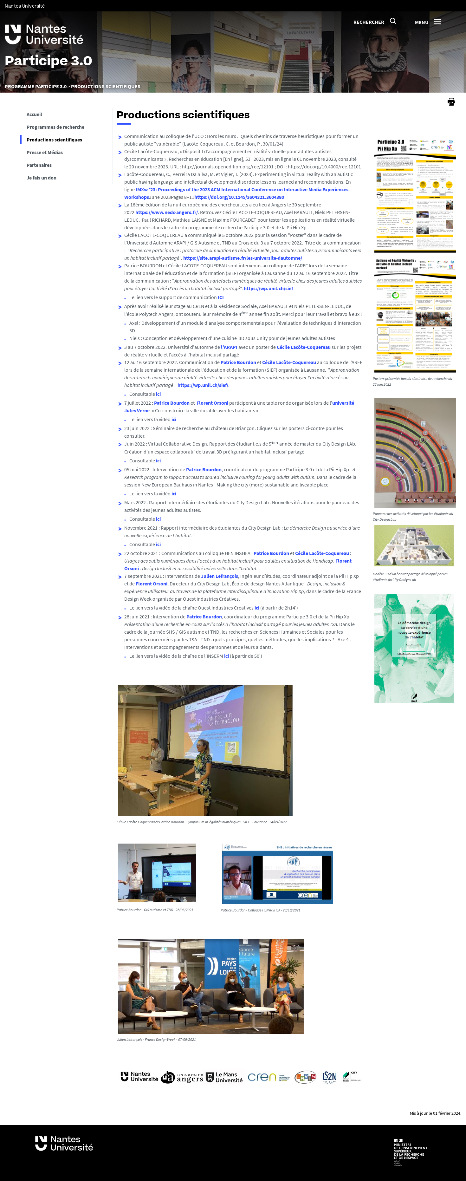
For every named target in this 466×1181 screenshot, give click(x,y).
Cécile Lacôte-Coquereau (304, 347)
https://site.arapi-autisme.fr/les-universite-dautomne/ (242, 258)
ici (158, 394)
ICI (221, 297)
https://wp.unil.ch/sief (268, 288)
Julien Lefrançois (219, 576)
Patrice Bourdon (238, 362)
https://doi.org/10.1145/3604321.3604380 (239, 197)
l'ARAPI (229, 347)
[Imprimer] (451, 101)
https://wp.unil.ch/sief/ (203, 385)
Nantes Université (25, 6)
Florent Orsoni (212, 403)
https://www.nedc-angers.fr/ (166, 212)
